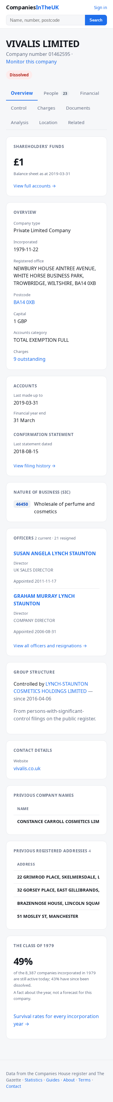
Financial (89, 93)
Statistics (33, 1080)
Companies (32, 7)
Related (76, 122)
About (69, 1080)
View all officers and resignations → (50, 646)
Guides (53, 1080)
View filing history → (35, 466)
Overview (22, 93)
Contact (13, 1086)
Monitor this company (31, 61)
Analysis (19, 122)
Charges (46, 108)
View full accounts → (35, 186)
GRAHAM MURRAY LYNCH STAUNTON (44, 600)
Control (19, 108)
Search (95, 20)
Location (48, 122)
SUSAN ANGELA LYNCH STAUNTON (55, 553)
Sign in (100, 7)
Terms (84, 1080)
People (55, 93)
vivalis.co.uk (27, 768)
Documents (78, 108)
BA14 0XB (24, 302)
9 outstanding (30, 359)
